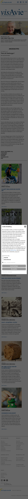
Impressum (10, 271)
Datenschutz (13, 250)
